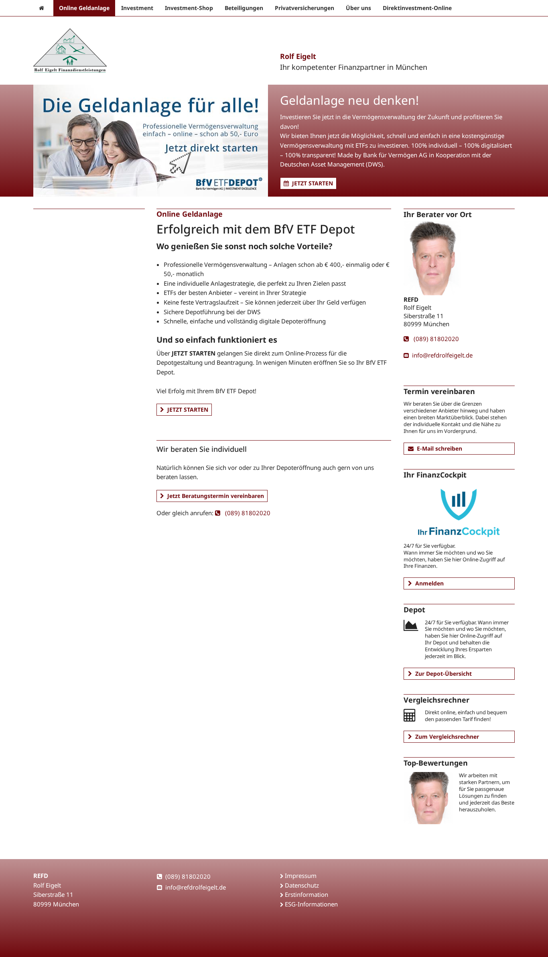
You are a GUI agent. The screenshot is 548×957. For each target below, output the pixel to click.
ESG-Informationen (311, 904)
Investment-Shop (189, 8)
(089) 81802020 (246, 513)
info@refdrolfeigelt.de (442, 355)
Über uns (358, 8)
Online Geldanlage (84, 8)
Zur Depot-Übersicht (443, 673)
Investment (137, 8)
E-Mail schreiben (439, 448)
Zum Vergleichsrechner (447, 736)
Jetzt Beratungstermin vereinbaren (215, 496)
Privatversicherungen (304, 8)
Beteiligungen (244, 8)
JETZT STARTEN (312, 183)
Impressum (301, 876)
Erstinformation (306, 894)
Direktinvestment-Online (417, 8)
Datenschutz (302, 885)
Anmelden (429, 583)
